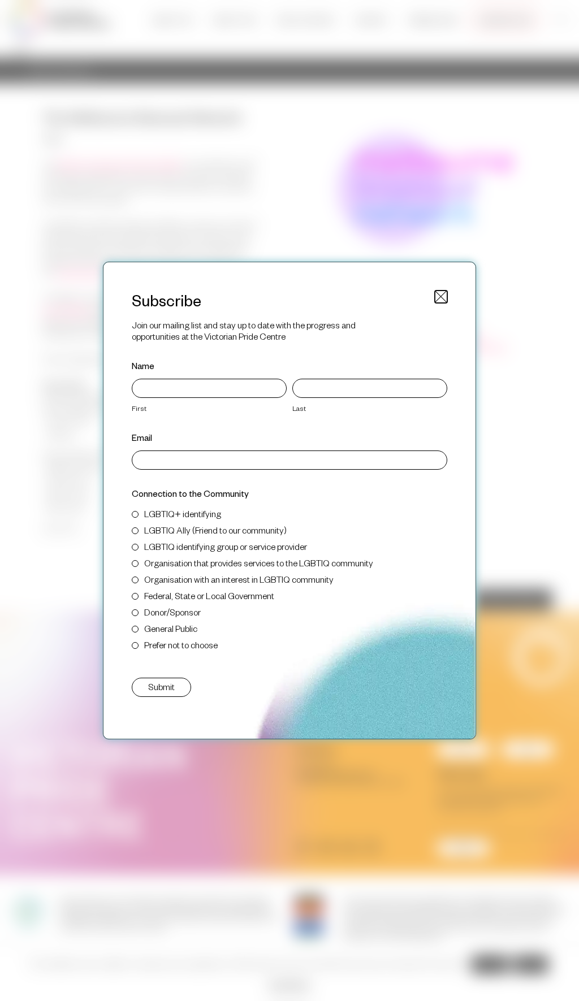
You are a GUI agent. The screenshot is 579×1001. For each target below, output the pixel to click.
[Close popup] (441, 297)
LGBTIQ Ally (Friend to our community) (215, 530)
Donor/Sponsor (172, 611)
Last (299, 408)
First (139, 408)
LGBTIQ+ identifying (182, 513)
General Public (170, 628)
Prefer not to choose (181, 644)
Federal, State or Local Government (209, 595)
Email (142, 437)
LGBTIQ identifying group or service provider (225, 546)
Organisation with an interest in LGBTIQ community (239, 579)
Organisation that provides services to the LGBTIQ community (258, 562)
